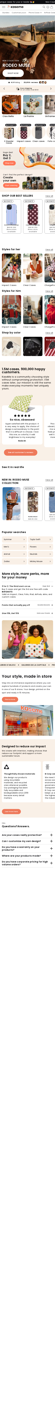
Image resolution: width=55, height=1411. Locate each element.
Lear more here (11, 812)
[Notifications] (8, 7)
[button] (43, 7)
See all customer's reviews (20, 452)
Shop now (9, 163)
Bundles (6, 13)
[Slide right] (50, 89)
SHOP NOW (13, 73)
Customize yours (19, 13)
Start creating (11, 185)
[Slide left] (4, 89)
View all (49, 196)
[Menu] (4, 7)
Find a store (10, 699)
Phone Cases (34, 13)
